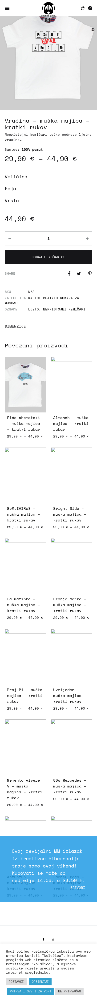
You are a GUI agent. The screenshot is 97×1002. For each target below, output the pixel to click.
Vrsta (12, 200)
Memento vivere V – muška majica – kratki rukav (24, 789)
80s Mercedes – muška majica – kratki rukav (69, 786)
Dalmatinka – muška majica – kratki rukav (23, 604)
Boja (10, 188)
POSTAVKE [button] (16, 981)
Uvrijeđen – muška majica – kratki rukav (69, 695)
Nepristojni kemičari (64, 309)
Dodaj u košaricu (48, 257)
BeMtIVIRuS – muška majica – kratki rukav (23, 514)
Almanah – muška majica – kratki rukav (71, 423)
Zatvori (77, 887)
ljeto (33, 309)
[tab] (48, 326)
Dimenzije (15, 326)
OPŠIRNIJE (40, 981)
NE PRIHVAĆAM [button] (69, 991)
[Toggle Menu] (7, 8)
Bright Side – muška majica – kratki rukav (69, 514)
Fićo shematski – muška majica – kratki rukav (23, 423)
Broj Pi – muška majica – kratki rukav (24, 695)
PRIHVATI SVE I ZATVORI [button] (30, 991)
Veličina (16, 176)
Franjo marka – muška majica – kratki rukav (69, 604)
